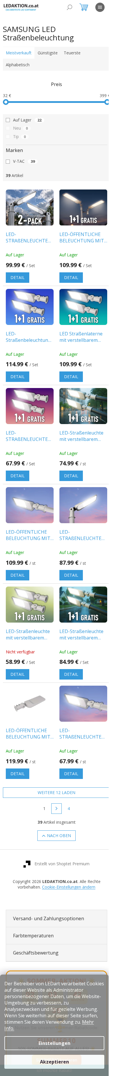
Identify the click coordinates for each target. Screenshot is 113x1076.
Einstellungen (54, 1043)
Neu (20, 128)
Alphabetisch (18, 64)
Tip (19, 136)
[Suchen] (69, 7)
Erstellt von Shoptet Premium (60, 854)
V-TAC (24, 161)
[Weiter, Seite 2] (54, 798)
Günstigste (48, 53)
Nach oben (57, 825)
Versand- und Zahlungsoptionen (48, 908)
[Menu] (100, 7)
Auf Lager (27, 120)
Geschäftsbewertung (36, 943)
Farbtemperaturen (33, 926)
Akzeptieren (54, 1062)
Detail (17, 275)
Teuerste (72, 53)
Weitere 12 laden (54, 782)
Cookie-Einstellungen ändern (66, 877)
